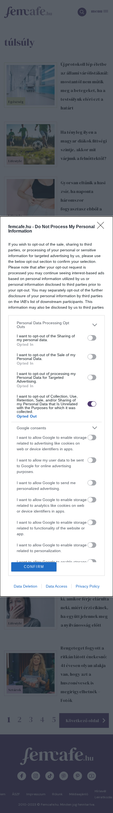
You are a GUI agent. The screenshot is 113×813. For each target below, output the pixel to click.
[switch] (91, 338)
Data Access (56, 586)
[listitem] (56, 325)
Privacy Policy (88, 586)
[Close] (102, 227)
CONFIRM (34, 567)
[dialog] (56, 406)
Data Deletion (25, 586)
